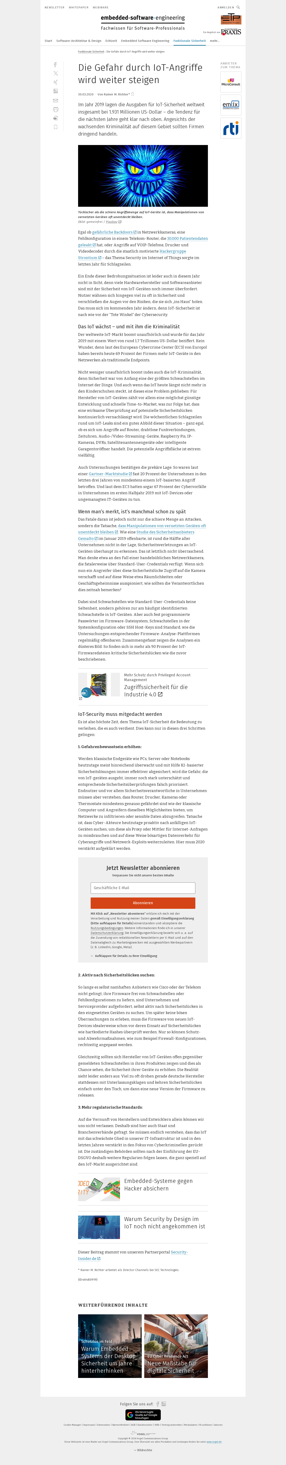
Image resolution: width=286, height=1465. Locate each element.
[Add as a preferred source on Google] (143, 1414)
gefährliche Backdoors (112, 232)
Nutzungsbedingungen (107, 928)
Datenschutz (104, 1425)
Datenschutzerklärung (107, 933)
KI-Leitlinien (206, 1425)
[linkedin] (55, 91)
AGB (133, 1425)
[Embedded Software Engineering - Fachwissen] (48, 40)
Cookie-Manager (73, 1425)
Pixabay (111, 222)
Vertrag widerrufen (172, 1425)
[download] (55, 118)
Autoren (218, 1425)
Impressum (89, 1425)
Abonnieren (143, 903)
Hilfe (157, 1425)
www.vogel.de (214, 1442)
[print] (55, 109)
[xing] (55, 82)
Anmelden (226, 7)
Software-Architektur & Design (78, 41)
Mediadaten (191, 1425)
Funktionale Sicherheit (190, 41)
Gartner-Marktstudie (108, 474)
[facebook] (55, 64)
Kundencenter (145, 1425)
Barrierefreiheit (120, 1425)
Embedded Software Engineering (145, 41)
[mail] (55, 100)
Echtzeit (111, 41)
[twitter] (55, 73)
